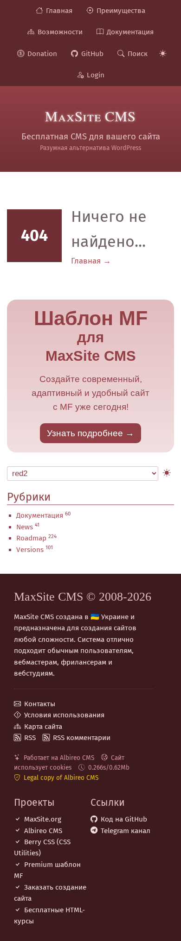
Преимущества (121, 10)
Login (95, 75)
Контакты (39, 704)
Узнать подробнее (85, 433)
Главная (59, 10)
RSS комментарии (81, 738)
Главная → (91, 261)
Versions (30, 550)
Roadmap (31, 538)
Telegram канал (125, 831)
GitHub (92, 54)
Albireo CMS (43, 831)
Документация (130, 32)
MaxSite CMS (90, 116)
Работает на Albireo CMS (59, 758)
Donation (42, 54)
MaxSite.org (42, 819)
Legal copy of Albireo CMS (61, 778)
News (24, 527)
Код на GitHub (124, 819)
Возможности (60, 32)
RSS (30, 738)
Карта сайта (43, 726)
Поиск (138, 54)
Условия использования (64, 715)
